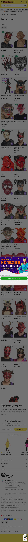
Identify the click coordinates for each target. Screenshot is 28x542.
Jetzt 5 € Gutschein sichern (14, 278)
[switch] (25, 540)
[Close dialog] (27, 257)
